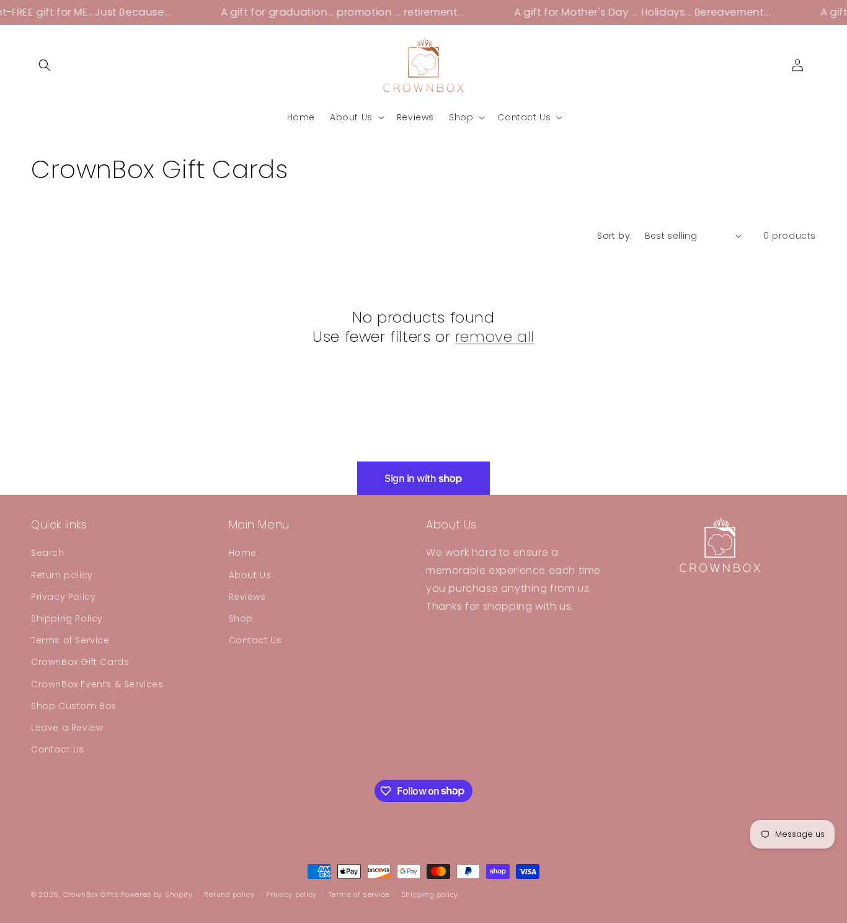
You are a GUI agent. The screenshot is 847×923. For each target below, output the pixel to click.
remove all (494, 336)
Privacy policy (291, 894)
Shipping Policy (67, 618)
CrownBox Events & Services (97, 684)
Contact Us (57, 749)
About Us (250, 575)
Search (47, 553)
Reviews (247, 597)
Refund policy (229, 894)
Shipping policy (430, 894)
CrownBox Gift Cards (80, 662)
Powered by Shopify (157, 894)
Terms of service (359, 894)
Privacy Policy (63, 597)
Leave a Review (67, 727)
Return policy (62, 575)
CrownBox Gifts (91, 894)
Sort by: (614, 236)
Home (243, 553)
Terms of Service (70, 640)
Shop (241, 618)
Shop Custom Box (73, 706)
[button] (44, 65)
